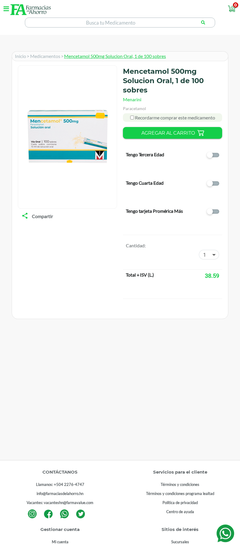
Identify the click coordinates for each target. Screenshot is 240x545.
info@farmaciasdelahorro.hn (60, 493)
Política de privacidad (180, 502)
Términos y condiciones (180, 484)
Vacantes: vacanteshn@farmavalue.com (60, 502)
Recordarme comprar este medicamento (174, 117)
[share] (25, 216)
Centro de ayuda (180, 511)
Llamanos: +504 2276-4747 (60, 484)
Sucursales (180, 541)
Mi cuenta (60, 541)
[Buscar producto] (203, 22)
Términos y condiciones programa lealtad (180, 493)
